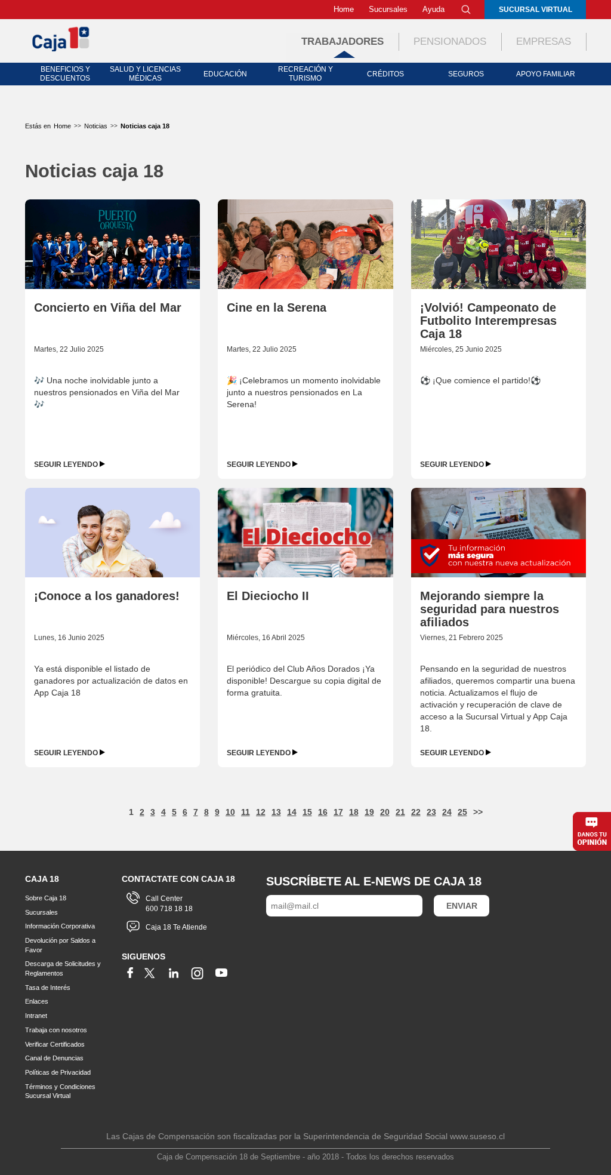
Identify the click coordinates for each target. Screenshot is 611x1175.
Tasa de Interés (47, 987)
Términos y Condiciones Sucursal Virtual (60, 1091)
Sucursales (388, 9)
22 (416, 812)
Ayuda (433, 9)
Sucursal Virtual (535, 9)
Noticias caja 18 (145, 126)
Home (344, 9)
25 (462, 812)
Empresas (543, 41)
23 (431, 812)
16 (323, 812)
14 (292, 812)
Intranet (36, 1015)
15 (307, 812)
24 (447, 812)
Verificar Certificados (55, 1044)
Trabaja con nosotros (56, 1029)
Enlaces (36, 1001)
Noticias (95, 126)
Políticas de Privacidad (58, 1072)
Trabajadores (342, 41)
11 (245, 812)
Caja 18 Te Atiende (176, 927)
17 (338, 812)
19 (369, 812)
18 (354, 812)
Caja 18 (61, 38)
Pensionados (449, 41)
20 (385, 812)
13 (276, 812)
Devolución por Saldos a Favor (60, 945)
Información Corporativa (60, 926)
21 (400, 812)
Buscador (466, 9)
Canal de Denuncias (54, 1058)
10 (230, 812)
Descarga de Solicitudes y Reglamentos (63, 968)
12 (261, 812)
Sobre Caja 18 (45, 898)
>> (478, 812)
